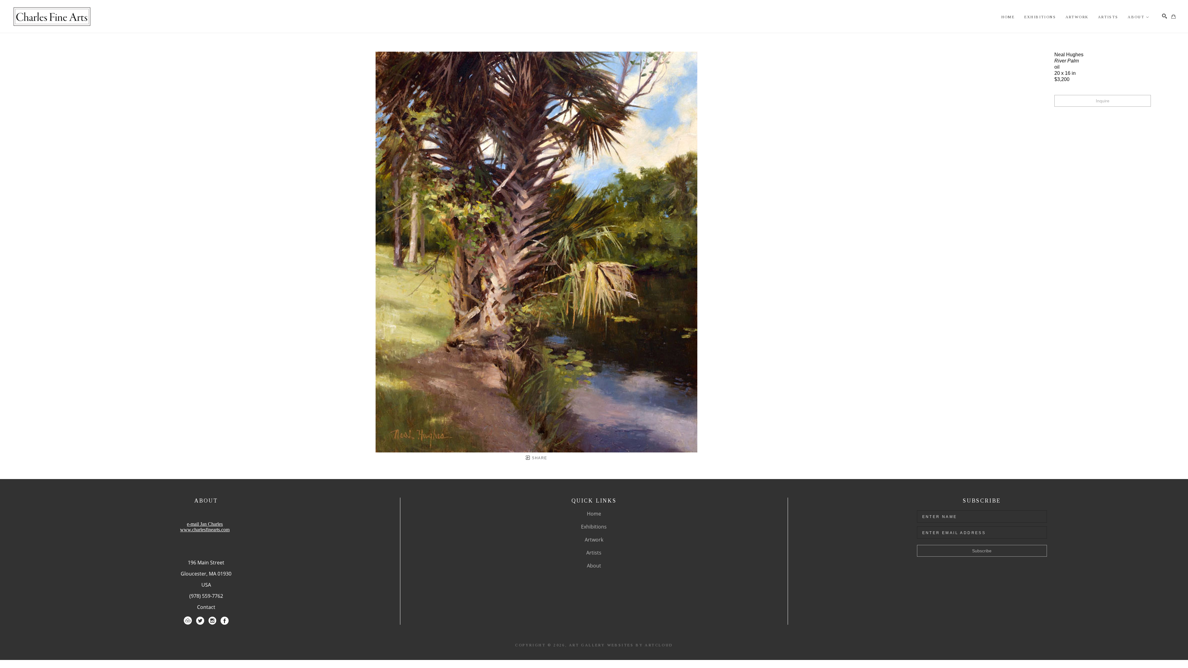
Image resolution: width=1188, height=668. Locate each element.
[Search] (1164, 16)
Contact (206, 607)
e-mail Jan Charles (205, 524)
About (594, 565)
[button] (1138, 17)
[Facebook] (225, 621)
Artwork (594, 539)
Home (594, 513)
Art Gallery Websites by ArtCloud (621, 645)
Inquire (1102, 100)
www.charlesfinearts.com (205, 529)
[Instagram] (212, 621)
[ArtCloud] (188, 621)
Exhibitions (594, 526)
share (539, 458)
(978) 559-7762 (206, 596)
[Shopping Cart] (1173, 16)
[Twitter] (200, 621)
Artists (593, 552)
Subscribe (982, 550)
